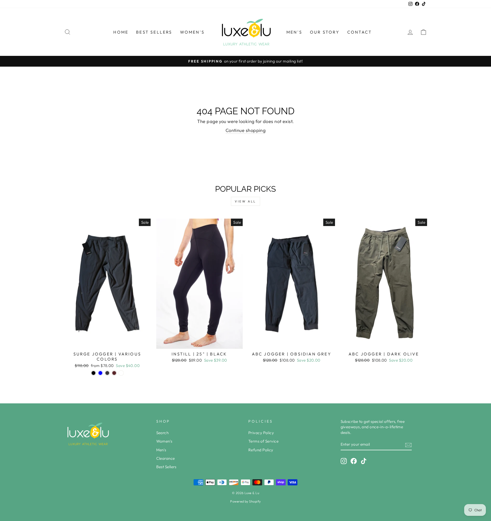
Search (162, 432)
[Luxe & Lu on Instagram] (344, 461)
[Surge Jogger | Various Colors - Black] (93, 373)
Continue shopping (246, 130)
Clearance (165, 458)
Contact (359, 32)
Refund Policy (260, 449)
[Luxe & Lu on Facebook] (354, 461)
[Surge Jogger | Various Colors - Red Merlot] (114, 373)
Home (120, 32)
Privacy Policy (261, 432)
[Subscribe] (408, 444)
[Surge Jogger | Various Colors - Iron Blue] (100, 373)
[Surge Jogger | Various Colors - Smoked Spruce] (121, 373)
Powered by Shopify (245, 501)
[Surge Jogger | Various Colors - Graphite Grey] (107, 373)
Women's (192, 32)
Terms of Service (263, 441)
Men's (294, 32)
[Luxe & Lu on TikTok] (364, 461)
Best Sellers (154, 32)
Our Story (325, 32)
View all (245, 201)
